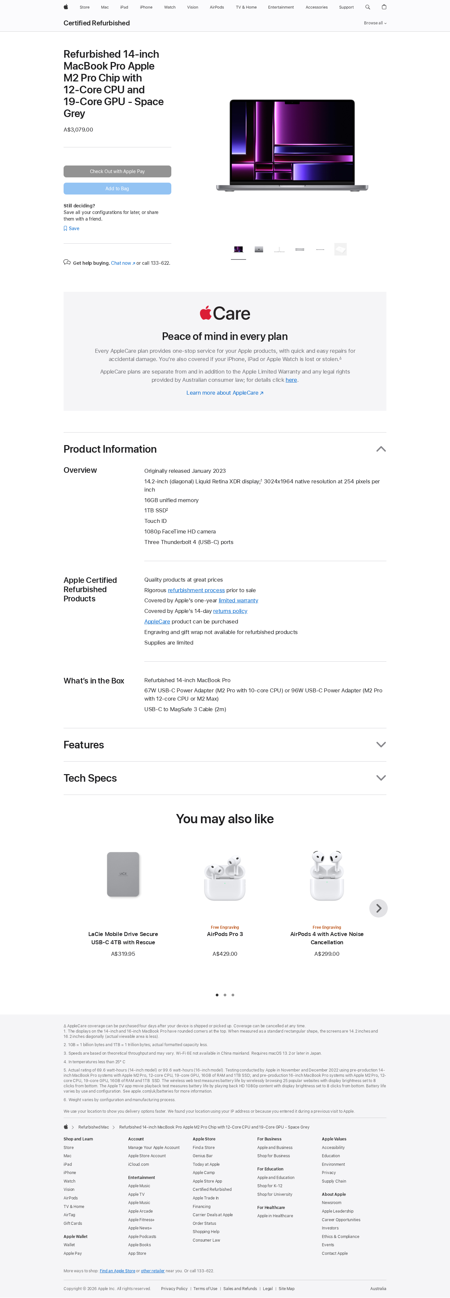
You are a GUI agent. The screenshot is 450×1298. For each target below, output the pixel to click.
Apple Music (139, 1186)
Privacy (329, 1172)
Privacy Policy (174, 1288)
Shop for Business (273, 1156)
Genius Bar (203, 1156)
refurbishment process (196, 590)
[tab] (238, 250)
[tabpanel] (292, 142)
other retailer (153, 1271)
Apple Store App (207, 1181)
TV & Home (74, 1206)
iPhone (70, 1172)
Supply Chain (334, 1181)
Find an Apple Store (117, 1271)
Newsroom (331, 1202)
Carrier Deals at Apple (213, 1215)
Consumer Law (206, 1240)
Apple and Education (276, 1177)
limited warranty (238, 600)
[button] (368, 7)
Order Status (204, 1223)
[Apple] (66, 1127)
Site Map (287, 1288)
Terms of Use (205, 1288)
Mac (67, 1156)
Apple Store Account (147, 1156)
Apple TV (136, 1194)
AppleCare (157, 621)
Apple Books (139, 1245)
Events (328, 1245)
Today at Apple (206, 1164)
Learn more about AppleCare (222, 392)
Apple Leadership (337, 1211)
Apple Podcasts (142, 1236)
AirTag (69, 1215)
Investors (330, 1228)
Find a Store (204, 1147)
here (291, 380)
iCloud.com (138, 1164)
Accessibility (333, 1147)
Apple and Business (275, 1147)
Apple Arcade (140, 1211)
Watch (69, 1181)
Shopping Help (206, 1231)
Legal (268, 1288)
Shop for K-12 (269, 1186)
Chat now (123, 263)
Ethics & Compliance (340, 1236)
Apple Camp (204, 1172)
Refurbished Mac (93, 1127)
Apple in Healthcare (275, 1216)
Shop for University (275, 1194)
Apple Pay (73, 1253)
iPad (68, 1164)
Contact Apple (335, 1253)
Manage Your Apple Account (154, 1147)
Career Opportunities (341, 1220)
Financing (202, 1206)
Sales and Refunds (240, 1288)
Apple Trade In (206, 1198)
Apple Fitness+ (141, 1220)
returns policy (230, 611)
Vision (69, 1189)
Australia (378, 1288)
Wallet (69, 1245)
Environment (333, 1164)
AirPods (71, 1198)
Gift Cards (73, 1223)
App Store (137, 1253)
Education (331, 1156)
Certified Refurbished (97, 23)
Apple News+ (140, 1228)
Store (68, 1147)
